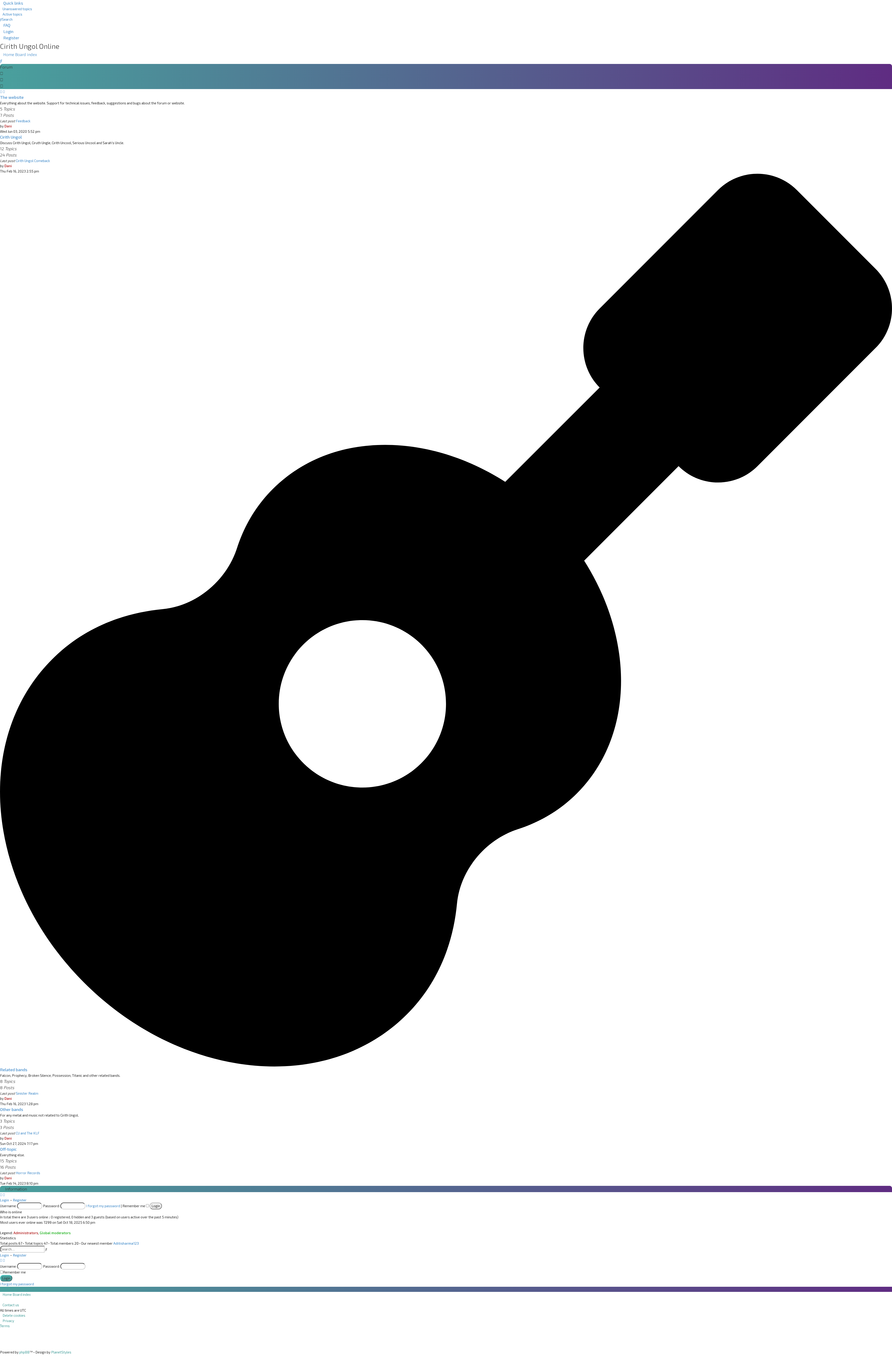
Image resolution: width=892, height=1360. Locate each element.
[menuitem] (16, 9)
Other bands (11, 1109)
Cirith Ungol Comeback (33, 161)
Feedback (23, 121)
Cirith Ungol (11, 137)
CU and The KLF (27, 1133)
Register (19, 1200)
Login (4, 1200)
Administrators (25, 1233)
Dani (8, 126)
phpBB (24, 1352)
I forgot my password (103, 1206)
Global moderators (55, 1233)
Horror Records (28, 1173)
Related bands (13, 1069)
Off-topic (8, 1149)
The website (12, 97)
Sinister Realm (27, 1093)
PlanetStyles (61, 1352)
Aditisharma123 (126, 1243)
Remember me (134, 1206)
